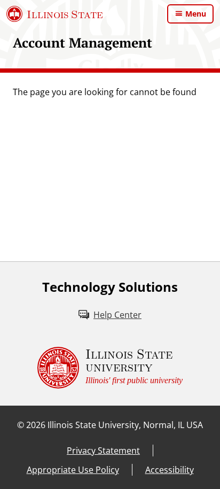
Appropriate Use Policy (73, 470)
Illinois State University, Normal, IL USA (125, 425)
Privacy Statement (103, 450)
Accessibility (169, 470)
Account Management (82, 42)
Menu (195, 14)
